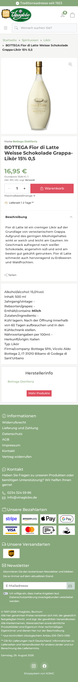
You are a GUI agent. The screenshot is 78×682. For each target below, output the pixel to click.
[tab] (5, 288)
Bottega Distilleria (25, 141)
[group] (39, 95)
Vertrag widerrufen (17, 457)
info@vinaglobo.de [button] (22, 497)
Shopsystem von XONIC (39, 673)
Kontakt (8, 451)
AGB (5, 439)
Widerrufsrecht (14, 422)
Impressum (11, 445)
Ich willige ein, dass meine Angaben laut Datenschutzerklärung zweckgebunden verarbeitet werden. (41, 597)
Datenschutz (12, 434)
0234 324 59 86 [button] (19, 493)
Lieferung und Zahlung (20, 428)
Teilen (12, 275)
